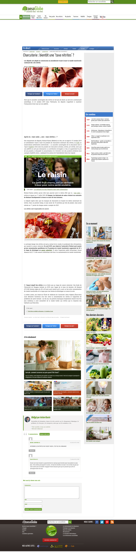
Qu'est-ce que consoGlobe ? (29, 526)
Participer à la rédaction (69, 528)
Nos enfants (59, 16)
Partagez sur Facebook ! (34, 94)
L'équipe (24, 528)
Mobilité (83, 16)
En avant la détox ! (91, 379)
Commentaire (28, 485)
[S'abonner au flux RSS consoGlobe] (112, 522)
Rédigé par (40, 417)
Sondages (91, 48)
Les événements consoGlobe (70, 535)
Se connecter (63, 1)
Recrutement (66, 532)
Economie (56, 48)
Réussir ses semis (91, 332)
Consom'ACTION (95, 17)
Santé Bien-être (39, 17)
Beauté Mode (33, 17)
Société (83, 48)
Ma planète (68, 16)
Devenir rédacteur (37, 429)
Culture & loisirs (45, 48)
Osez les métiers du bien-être (94, 422)
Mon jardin (52, 16)
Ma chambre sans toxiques (93, 441)
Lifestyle (66, 48)
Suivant (24, 76)
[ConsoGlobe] (32, 9)
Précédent (81, 76)
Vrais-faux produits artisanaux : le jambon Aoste (40, 311)
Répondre (32, 450)
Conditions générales (27, 533)
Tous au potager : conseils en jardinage (96, 348)
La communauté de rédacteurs (71, 526)
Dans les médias (67, 530)
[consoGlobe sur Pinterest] (107, 522)
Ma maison (46, 17)
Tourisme (75, 16)
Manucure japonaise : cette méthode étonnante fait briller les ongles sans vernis (98, 274)
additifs (31, 147)
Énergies (89, 16)
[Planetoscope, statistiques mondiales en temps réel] (43, 546)
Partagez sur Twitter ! (52, 94)
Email (26, 504)
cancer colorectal (46, 250)
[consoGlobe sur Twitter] (102, 522)
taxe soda (77, 193)
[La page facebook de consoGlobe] (97, 522)
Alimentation (26, 16)
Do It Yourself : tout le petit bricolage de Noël (98, 413)
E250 (77, 143)
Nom (26, 499)
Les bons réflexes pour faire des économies (97, 364)
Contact (24, 530)
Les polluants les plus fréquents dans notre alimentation (51, 189)
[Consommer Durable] (57, 546)
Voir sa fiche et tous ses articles (41, 427)
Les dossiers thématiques (69, 533)
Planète (74, 48)
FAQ (23, 532)
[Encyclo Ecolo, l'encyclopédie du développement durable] (70, 546)
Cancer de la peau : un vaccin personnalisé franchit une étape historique (97, 292)
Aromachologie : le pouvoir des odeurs (96, 258)
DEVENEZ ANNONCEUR (50, 540)
